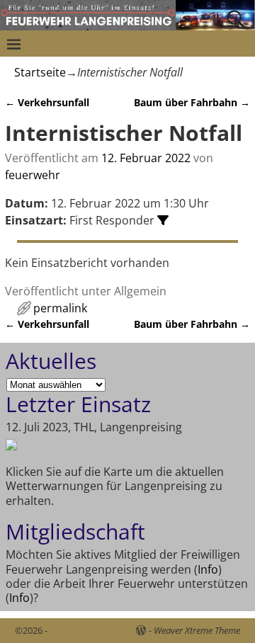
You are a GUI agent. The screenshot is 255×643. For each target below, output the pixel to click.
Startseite (40, 72)
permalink (60, 308)
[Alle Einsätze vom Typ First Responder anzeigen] (163, 220)
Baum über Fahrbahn (192, 102)
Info (208, 569)
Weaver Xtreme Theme (197, 630)
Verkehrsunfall (47, 102)
